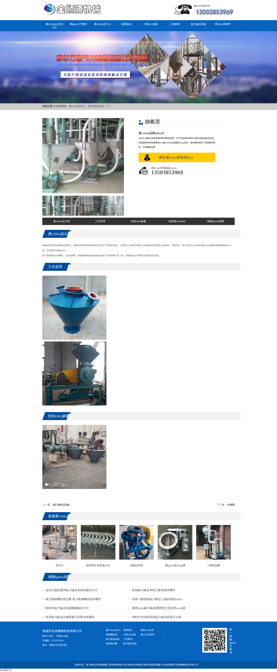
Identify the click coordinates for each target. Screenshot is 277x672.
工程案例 (174, 24)
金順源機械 (59, 106)
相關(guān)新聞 (215, 221)
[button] (120, 155)
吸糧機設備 (111, 634)
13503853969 (167, 172)
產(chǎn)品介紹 (61, 221)
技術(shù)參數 (138, 221)
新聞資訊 (126, 24)
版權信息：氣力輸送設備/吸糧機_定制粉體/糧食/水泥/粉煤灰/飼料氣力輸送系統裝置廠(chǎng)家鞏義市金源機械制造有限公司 (136, 665)
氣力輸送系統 (198, 24)
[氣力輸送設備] (61, 504)
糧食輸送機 (111, 643)
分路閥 (231, 504)
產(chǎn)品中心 (102, 24)
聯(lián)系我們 (223, 24)
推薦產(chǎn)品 (177, 221)
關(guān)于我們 (78, 24)
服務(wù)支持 (147, 630)
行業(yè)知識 (150, 24)
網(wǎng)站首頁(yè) (54, 26)
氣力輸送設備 (96, 106)
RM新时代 (6, 670)
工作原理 (100, 221)
